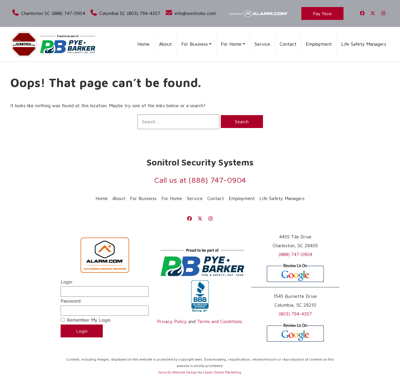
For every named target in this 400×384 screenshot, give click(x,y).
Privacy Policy (172, 321)
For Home (171, 198)
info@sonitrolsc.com (194, 13)
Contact (288, 44)
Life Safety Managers (363, 44)
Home (143, 44)
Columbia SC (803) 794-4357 (129, 13)
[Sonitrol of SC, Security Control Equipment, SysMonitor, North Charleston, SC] (200, 296)
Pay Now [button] (322, 13)
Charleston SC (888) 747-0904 (52, 13)
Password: (71, 300)
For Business (143, 198)
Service (262, 44)
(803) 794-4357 (295, 313)
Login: (67, 281)
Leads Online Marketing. (222, 372)
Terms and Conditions (219, 321)
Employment (319, 44)
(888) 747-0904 (217, 179)
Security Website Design (177, 372)
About (165, 44)
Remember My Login (88, 319)
